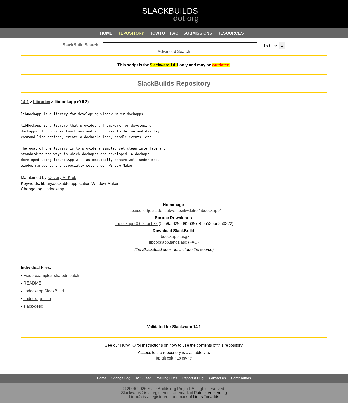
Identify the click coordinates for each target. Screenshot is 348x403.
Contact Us (217, 378)
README (32, 283)
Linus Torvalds (206, 397)
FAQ (193, 242)
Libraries (41, 102)
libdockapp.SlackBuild (43, 291)
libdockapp (54, 189)
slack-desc (33, 306)
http (177, 358)
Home (101, 378)
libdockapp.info (37, 298)
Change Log (120, 378)
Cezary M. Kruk (62, 177)
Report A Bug (193, 378)
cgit (170, 358)
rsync (187, 358)
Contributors (241, 378)
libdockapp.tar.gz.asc (168, 242)
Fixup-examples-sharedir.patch (51, 275)
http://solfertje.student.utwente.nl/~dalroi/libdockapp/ (174, 210)
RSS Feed (143, 378)
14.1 (25, 102)
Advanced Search (174, 51)
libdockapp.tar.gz (174, 236)
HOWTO (128, 345)
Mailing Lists (167, 378)
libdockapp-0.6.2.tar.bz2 (136, 223)
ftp (158, 358)
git (164, 358)
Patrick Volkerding (210, 393)
